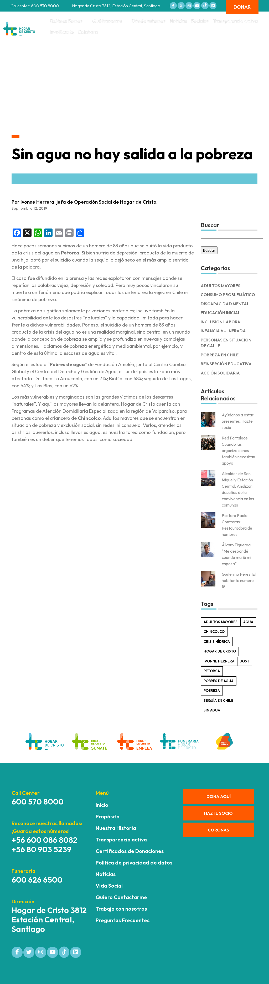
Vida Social (109, 885)
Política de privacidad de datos (134, 862)
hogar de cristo (220, 651)
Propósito (108, 816)
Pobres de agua (219, 681)
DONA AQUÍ (218, 796)
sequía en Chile (218, 700)
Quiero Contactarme (121, 897)
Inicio (102, 805)
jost (244, 661)
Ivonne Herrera (219, 661)
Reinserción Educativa (226, 363)
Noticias (178, 21)
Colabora (88, 32)
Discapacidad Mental (225, 303)
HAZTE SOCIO (218, 813)
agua (248, 622)
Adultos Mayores (220, 285)
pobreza (212, 690)
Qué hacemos (107, 21)
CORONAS (218, 830)
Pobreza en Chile (220, 354)
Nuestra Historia (116, 828)
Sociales (200, 21)
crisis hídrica (217, 641)
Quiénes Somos (66, 21)
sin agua (212, 710)
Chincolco (214, 631)
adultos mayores (220, 622)
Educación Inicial (220, 312)
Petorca (212, 671)
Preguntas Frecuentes (122, 920)
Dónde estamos (148, 21)
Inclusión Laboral (222, 321)
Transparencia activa (235, 21)
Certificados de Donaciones (130, 851)
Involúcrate (62, 32)
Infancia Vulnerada (223, 330)
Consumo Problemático (228, 294)
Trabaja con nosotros (121, 908)
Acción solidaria (220, 373)
